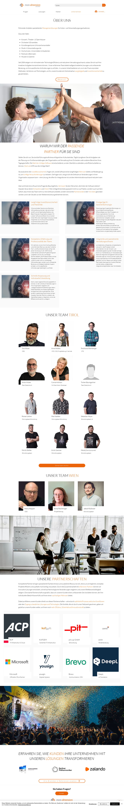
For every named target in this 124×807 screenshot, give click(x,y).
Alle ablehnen (103, 804)
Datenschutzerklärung (24, 805)
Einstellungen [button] (93, 804)
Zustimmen (115, 804)
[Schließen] (122, 804)
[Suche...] (104, 5)
